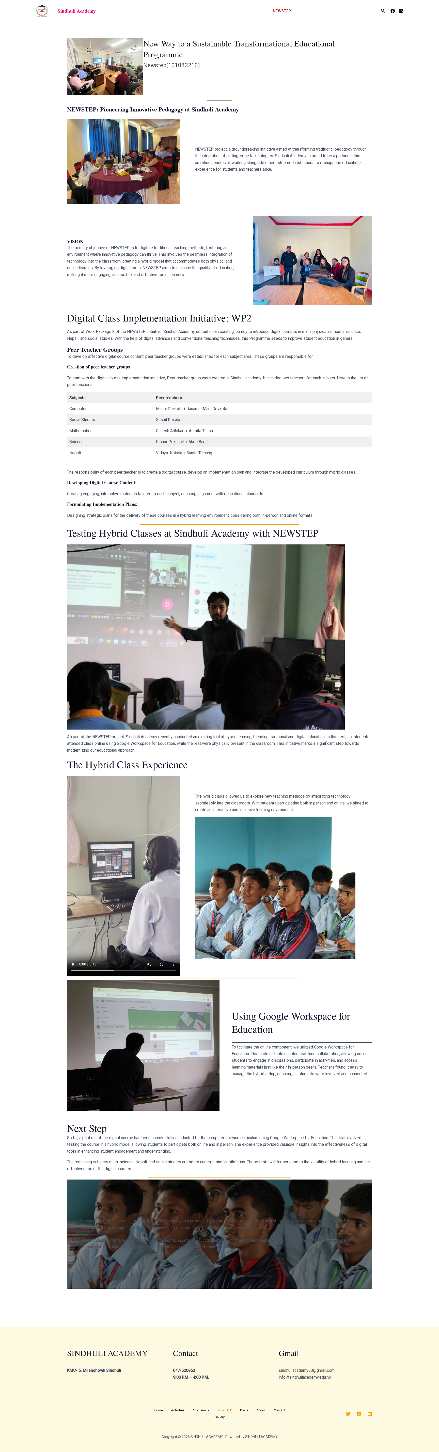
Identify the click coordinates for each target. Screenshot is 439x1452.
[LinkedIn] (401, 11)
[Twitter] (348, 1414)
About (322, 10)
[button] (76, 11)
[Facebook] (392, 11)
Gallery (365, 10)
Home (201, 10)
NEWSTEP (282, 10)
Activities (223, 10)
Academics (250, 10)
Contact (343, 10)
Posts (304, 10)
